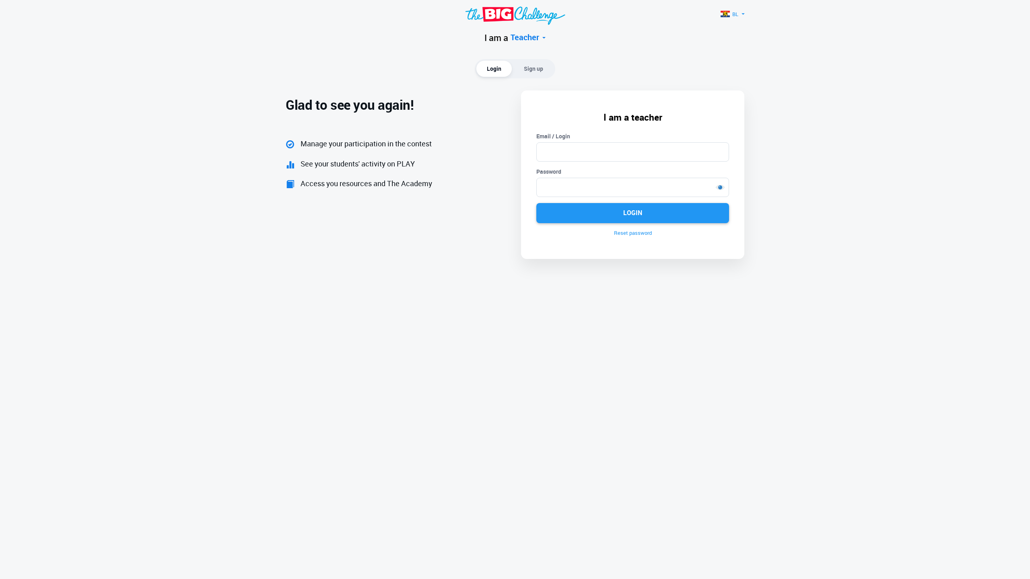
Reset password (633, 232)
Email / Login (553, 136)
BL (735, 14)
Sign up (533, 68)
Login (494, 68)
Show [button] (720, 187)
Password (548, 171)
